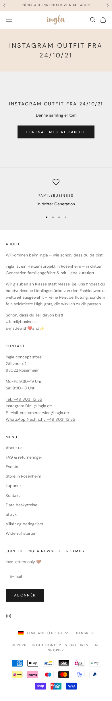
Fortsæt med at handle (56, 132)
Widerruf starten (21, 533)
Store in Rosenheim (23, 476)
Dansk (82, 633)
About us (14, 447)
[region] (56, 193)
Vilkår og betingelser (24, 523)
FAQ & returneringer (24, 457)
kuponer (13, 485)
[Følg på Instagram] (8, 616)
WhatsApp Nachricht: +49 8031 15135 (40, 419)
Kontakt (13, 495)
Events (12, 466)
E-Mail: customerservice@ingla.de (37, 412)
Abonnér (25, 595)
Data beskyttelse (21, 504)
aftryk (11, 514)
